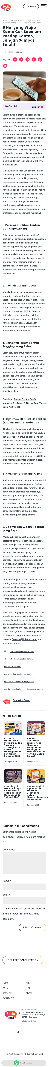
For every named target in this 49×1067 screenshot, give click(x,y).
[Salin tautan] (15, 59)
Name (7, 880)
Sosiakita (16, 639)
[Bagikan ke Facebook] (27, 59)
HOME (5, 983)
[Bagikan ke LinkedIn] (40, 59)
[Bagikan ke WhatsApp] (33, 59)
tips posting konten (35, 689)
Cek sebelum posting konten (22, 651)
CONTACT (8, 998)
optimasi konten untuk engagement (19, 681)
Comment (9, 849)
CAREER (30, 988)
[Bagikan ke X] (21, 59)
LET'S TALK (29, 6)
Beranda (6, 21)
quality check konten (13, 689)
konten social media (12, 666)
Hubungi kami (29, 639)
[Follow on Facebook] (4, 1032)
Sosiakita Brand (21, 700)
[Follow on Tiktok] (18, 1032)
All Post (14, 21)
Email (6, 894)
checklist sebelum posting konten (18, 659)
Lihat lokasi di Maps (29, 1021)
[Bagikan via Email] (5, 65)
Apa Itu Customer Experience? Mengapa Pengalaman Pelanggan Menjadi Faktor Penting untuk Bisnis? (36, 747)
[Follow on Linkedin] (24, 1032)
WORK (5, 988)
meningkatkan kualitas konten (17, 674)
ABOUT (29, 983)
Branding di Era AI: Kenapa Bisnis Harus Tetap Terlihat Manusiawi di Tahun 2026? (12, 792)
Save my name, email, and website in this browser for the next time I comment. (24, 913)
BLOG (29, 993)
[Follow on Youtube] (31, 1032)
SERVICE (6, 993)
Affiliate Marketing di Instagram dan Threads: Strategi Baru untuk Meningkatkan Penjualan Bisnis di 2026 (13, 747)
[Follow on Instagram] (11, 1032)
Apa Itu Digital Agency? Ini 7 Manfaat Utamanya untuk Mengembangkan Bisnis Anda (37, 793)
